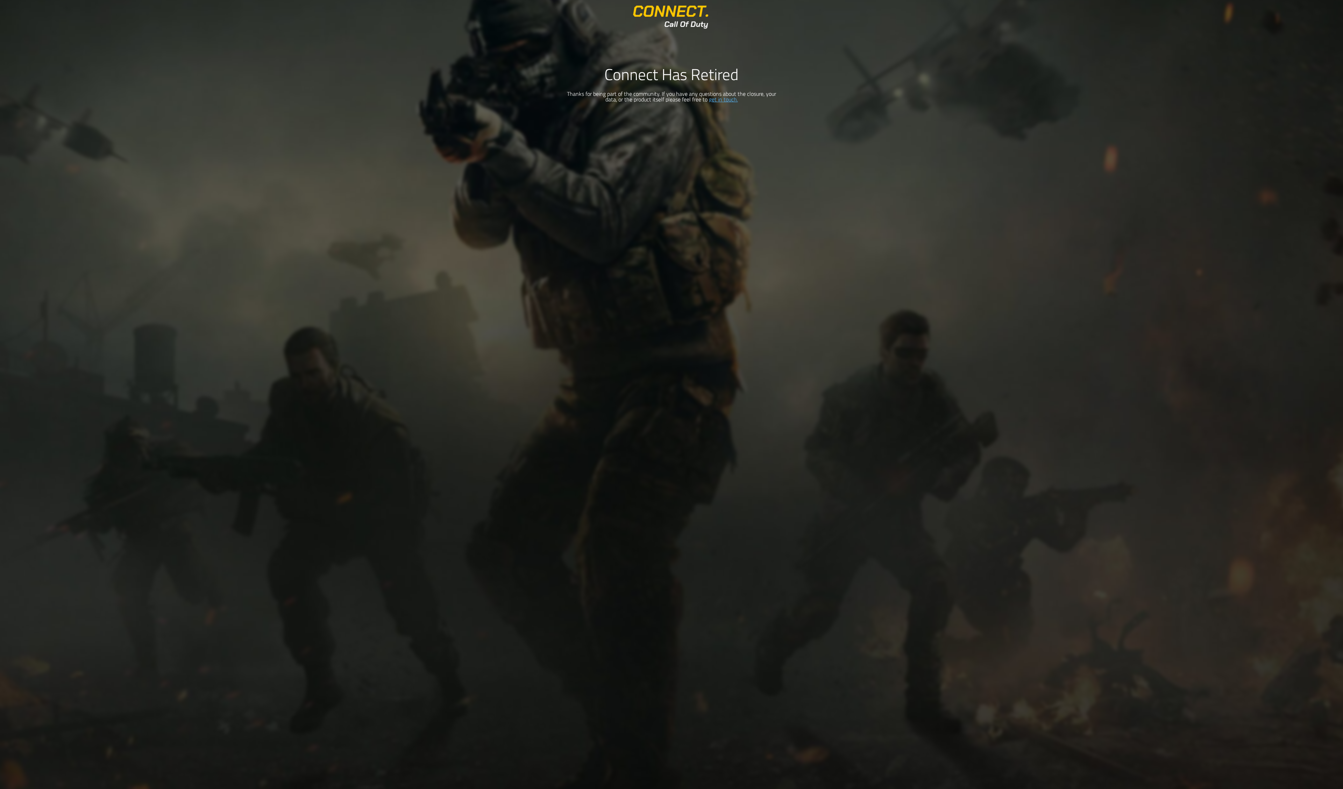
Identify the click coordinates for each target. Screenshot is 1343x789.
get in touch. (723, 99)
